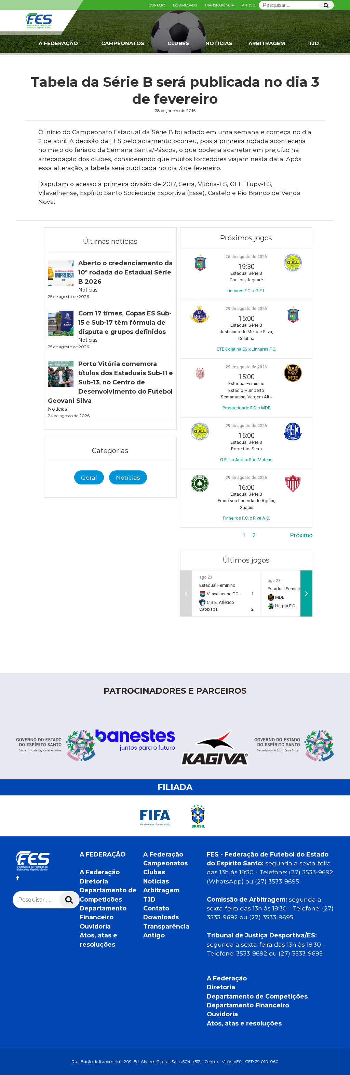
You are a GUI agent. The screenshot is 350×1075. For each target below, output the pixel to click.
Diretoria (94, 881)
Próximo (301, 535)
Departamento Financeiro (248, 1005)
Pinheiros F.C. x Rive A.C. (246, 518)
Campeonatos (122, 43)
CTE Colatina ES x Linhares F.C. (246, 349)
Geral (89, 477)
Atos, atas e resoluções (244, 1023)
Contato (157, 5)
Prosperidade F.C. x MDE (246, 407)
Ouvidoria (95, 926)
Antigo (248, 5)
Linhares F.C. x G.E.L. (246, 290)
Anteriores (194, 535)
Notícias (218, 43)
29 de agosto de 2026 (246, 308)
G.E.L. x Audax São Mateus (246, 459)
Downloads (185, 5)
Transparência (219, 5)
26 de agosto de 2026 (246, 256)
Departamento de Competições (257, 996)
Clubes (178, 43)
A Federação (100, 872)
